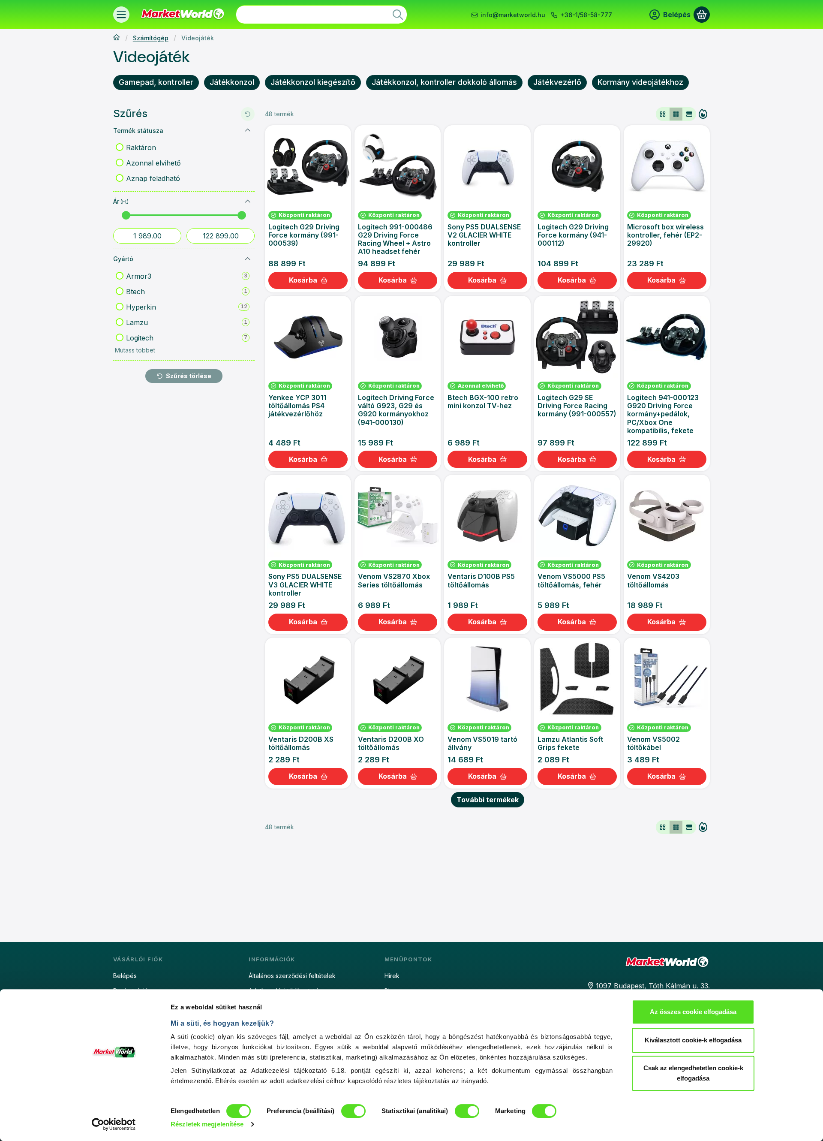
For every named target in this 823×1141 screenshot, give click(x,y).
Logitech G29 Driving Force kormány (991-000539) (303, 235)
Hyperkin (186, 307)
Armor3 (186, 276)
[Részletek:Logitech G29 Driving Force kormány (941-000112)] (577, 166)
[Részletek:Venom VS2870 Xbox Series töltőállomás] (398, 516)
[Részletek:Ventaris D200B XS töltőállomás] (308, 679)
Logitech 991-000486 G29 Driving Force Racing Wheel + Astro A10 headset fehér (395, 239)
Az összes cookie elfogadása (693, 1011)
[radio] (663, 114)
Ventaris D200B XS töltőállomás (300, 743)
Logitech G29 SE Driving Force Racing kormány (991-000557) (577, 405)
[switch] (353, 1111)
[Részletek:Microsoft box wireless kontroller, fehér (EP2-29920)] (666, 166)
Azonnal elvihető (153, 163)
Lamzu (186, 322)
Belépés (125, 975)
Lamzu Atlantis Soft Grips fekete (570, 743)
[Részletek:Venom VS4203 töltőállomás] (666, 516)
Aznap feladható (153, 178)
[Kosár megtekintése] (702, 14)
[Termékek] (121, 14)
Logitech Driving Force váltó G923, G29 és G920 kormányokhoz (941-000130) (396, 410)
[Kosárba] (308, 280)
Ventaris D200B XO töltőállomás (391, 743)
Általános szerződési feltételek (292, 975)
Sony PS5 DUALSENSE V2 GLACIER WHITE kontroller (484, 235)
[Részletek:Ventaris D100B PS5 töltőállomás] (487, 516)
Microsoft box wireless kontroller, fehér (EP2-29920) (665, 235)
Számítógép (150, 38)
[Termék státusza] (248, 130)
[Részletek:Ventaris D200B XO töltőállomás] (398, 679)
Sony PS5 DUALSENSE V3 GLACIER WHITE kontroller (305, 584)
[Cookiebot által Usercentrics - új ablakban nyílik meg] (113, 1124)
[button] (134, 350)
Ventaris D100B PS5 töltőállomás (481, 580)
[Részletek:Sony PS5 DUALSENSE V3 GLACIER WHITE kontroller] (308, 516)
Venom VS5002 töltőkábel (653, 743)
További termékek (488, 799)
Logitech (186, 338)
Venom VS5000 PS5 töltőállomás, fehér (571, 580)
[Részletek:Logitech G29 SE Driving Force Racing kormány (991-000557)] (577, 337)
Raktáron (141, 147)
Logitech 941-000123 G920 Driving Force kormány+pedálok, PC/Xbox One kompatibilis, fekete (663, 414)
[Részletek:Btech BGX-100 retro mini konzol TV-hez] (487, 337)
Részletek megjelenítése (207, 1124)
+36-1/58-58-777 (586, 14)
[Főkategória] (116, 38)
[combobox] (321, 14)
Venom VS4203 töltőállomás (653, 580)
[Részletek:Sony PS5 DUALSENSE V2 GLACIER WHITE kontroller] (487, 166)
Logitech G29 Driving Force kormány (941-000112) (573, 235)
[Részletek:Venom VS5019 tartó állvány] (487, 679)
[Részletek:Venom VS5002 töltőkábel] (666, 679)
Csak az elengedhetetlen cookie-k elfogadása (693, 1073)
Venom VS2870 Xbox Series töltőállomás (394, 580)
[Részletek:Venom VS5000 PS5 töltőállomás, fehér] (577, 516)
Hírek (391, 975)
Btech (186, 291)
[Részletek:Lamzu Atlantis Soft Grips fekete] (577, 679)
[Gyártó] (248, 259)
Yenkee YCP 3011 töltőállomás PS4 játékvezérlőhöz (297, 405)
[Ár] (248, 201)
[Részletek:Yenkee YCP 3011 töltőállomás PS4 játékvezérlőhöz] (308, 337)
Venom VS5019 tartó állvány (482, 743)
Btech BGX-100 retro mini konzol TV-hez (483, 401)
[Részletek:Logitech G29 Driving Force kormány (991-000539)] (308, 166)
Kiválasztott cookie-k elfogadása (693, 1040)
